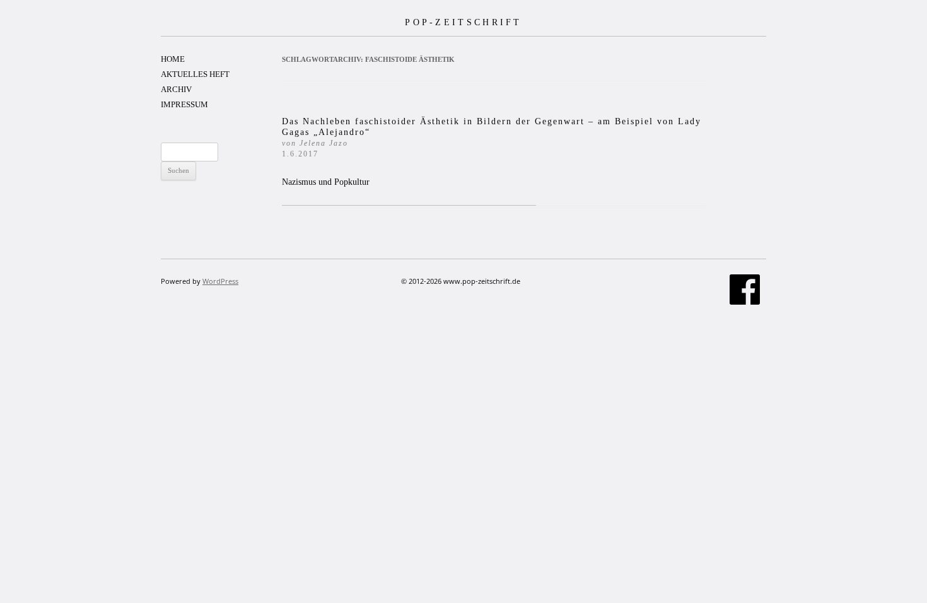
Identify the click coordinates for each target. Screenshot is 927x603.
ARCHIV (176, 89)
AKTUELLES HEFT (195, 74)
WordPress (220, 281)
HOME (173, 59)
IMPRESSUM (184, 104)
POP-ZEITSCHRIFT (463, 22)
